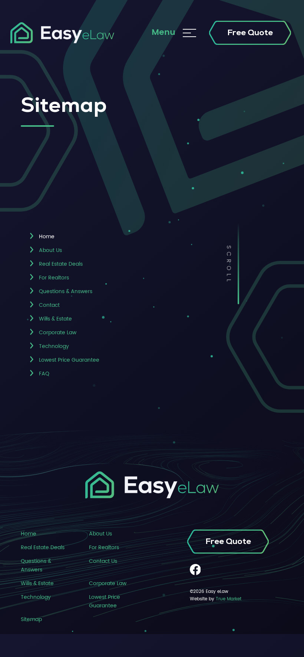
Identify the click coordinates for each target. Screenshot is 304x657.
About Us (50, 250)
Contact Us (103, 561)
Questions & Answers (65, 291)
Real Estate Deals (61, 264)
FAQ (44, 373)
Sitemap (31, 619)
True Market (228, 599)
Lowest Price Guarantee (69, 360)
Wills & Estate (55, 319)
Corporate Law (57, 332)
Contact (49, 305)
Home (28, 534)
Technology (54, 346)
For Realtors (54, 277)
